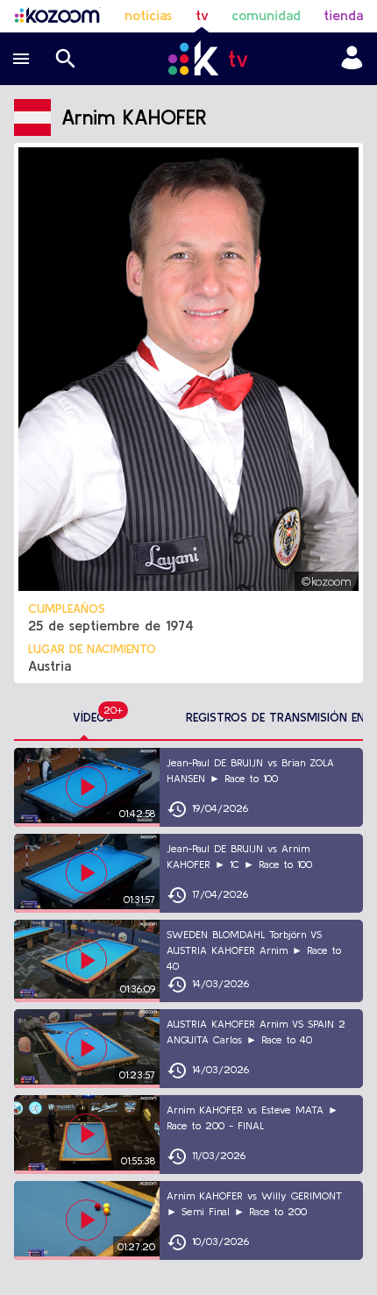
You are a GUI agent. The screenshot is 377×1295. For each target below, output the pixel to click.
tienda (343, 15)
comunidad (266, 15)
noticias (148, 15)
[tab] (93, 718)
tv (202, 15)
